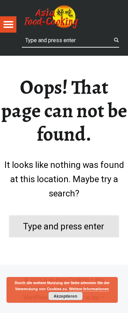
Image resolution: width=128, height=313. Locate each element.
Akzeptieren (65, 296)
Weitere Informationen (89, 288)
